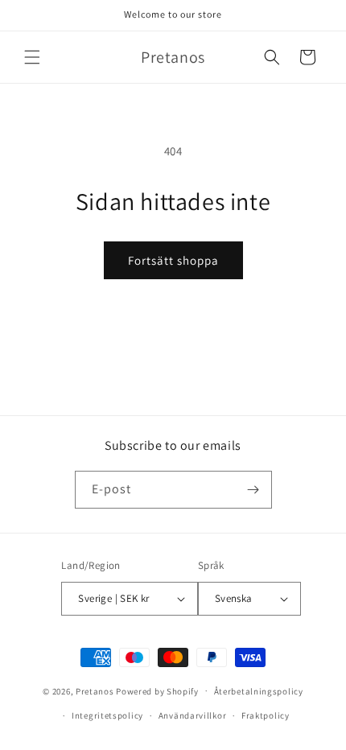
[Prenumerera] (253, 490)
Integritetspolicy (107, 715)
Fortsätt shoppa (173, 260)
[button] (32, 57)
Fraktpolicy (265, 715)
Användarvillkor (193, 715)
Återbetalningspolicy (258, 691)
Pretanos (95, 690)
